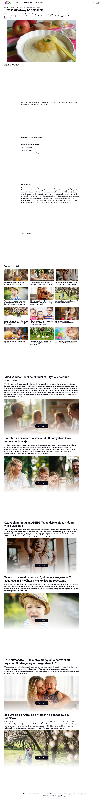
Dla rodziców (28, 2)
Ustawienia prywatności (50, 796)
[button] (98, 3)
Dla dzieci (17, 2)
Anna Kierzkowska (13, 64)
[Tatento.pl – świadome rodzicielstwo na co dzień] (9, 2)
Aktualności (39, 2)
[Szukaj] (93, 2)
